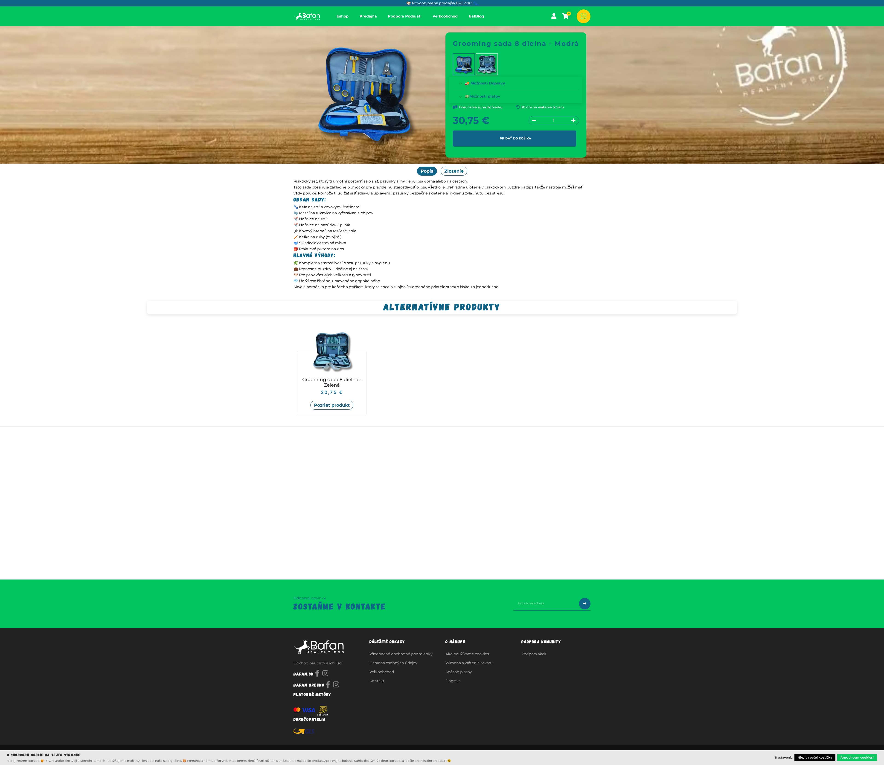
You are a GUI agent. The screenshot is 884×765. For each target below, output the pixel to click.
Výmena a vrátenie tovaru (469, 663)
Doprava (453, 681)
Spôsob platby (458, 672)
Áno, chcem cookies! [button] (857, 757)
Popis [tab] (427, 171)
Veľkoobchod (381, 672)
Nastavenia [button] (784, 757)
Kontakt (376, 681)
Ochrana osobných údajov (393, 663)
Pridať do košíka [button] (515, 138)
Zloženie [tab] (454, 171)
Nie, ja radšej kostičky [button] (815, 757)
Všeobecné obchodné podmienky (401, 654)
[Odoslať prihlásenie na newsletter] (584, 603)
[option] (442, 372)
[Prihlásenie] (553, 16)
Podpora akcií (533, 654)
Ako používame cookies (467, 654)
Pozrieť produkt (332, 405)
